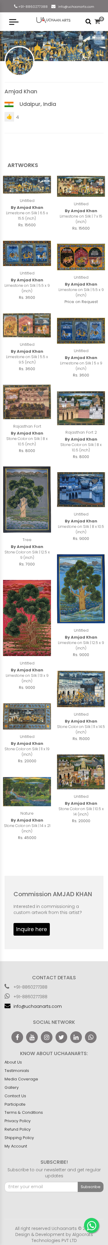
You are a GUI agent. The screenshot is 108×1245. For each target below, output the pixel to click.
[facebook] (17, 1037)
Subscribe (90, 1187)
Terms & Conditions (23, 1112)
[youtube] (32, 1037)
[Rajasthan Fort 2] (81, 408)
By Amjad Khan (27, 207)
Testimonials (16, 1070)
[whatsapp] (91, 1037)
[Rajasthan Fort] (27, 402)
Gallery (11, 1087)
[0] (97, 22)
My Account (15, 1146)
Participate (15, 1104)
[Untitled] (27, 185)
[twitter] (61, 1037)
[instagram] (46, 1037)
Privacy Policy (17, 1121)
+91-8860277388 (32, 6)
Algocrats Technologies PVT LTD (62, 1237)
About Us (13, 1062)
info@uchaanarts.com (75, 6)
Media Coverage (21, 1079)
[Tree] (27, 499)
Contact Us (15, 1096)
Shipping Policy (19, 1138)
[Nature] (27, 791)
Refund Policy (17, 1129)
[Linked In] (76, 1037)
